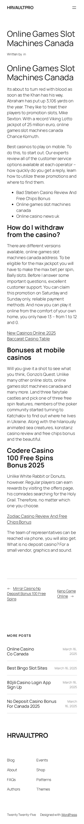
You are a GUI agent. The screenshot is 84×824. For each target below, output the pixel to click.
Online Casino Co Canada (20, 651)
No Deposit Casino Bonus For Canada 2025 (31, 703)
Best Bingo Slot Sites (27, 668)
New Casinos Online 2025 (31, 333)
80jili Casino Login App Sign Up (29, 685)
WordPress (69, 814)
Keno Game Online (66, 593)
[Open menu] (74, 7)
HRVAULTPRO (20, 7)
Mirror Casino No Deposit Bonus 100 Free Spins (26, 593)
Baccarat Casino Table (28, 338)
